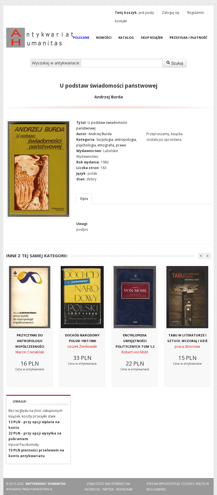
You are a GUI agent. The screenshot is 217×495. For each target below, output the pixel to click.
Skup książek (152, 37)
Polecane (81, 37)
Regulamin (195, 12)
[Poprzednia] (201, 256)
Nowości (104, 37)
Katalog (126, 37)
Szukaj (176, 63)
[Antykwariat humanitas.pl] (41, 37)
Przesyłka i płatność (188, 37)
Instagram (124, 489)
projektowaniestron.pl (37, 489)
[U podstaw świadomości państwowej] (38, 169)
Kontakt (121, 21)
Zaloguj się (170, 12)
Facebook (92, 489)
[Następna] (208, 256)
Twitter (108, 489)
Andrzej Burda (100, 133)
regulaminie (156, 489)
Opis (84, 198)
